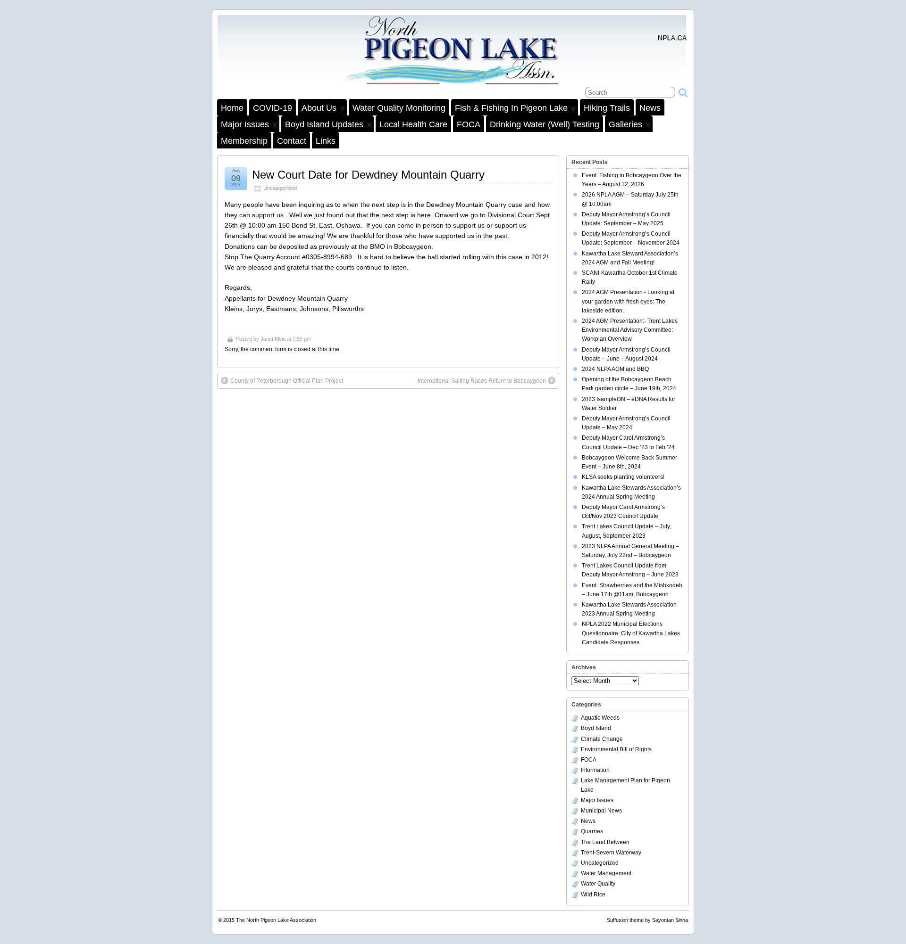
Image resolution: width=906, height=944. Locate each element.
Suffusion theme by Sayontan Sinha (647, 920)
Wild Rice (593, 894)
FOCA (468, 124)
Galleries (625, 124)
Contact (291, 141)
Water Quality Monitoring (398, 108)
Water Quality (598, 883)
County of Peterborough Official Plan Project (286, 381)
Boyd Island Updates (324, 124)
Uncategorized (280, 188)
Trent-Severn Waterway (611, 852)
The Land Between (605, 842)
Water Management (606, 873)
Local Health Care (413, 124)
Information (595, 770)
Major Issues (245, 124)
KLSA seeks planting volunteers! (623, 477)
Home (232, 108)
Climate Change (602, 739)
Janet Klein (272, 339)
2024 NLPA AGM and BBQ (615, 369)
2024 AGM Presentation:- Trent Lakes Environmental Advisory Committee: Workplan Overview (630, 330)
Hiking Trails (607, 108)
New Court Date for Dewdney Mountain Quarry (368, 174)
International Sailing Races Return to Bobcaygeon (482, 381)
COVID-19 (272, 108)
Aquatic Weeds (600, 717)
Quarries (592, 831)
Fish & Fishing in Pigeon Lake (511, 108)
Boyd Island (596, 728)
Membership (244, 141)
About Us (319, 108)
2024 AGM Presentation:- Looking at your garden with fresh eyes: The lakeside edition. (628, 301)
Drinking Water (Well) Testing (544, 124)
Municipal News (601, 810)
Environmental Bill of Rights (616, 749)
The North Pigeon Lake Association (276, 920)
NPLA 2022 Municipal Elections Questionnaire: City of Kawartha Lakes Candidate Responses (631, 633)
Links (326, 141)
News (650, 108)
